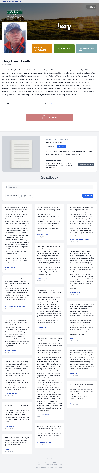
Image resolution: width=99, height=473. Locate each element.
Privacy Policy (44, 464)
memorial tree (26, 104)
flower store (55, 104)
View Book (51, 146)
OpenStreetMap (51, 467)
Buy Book (62, 146)
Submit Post (88, 196)
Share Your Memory (86, 164)
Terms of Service (54, 464)
